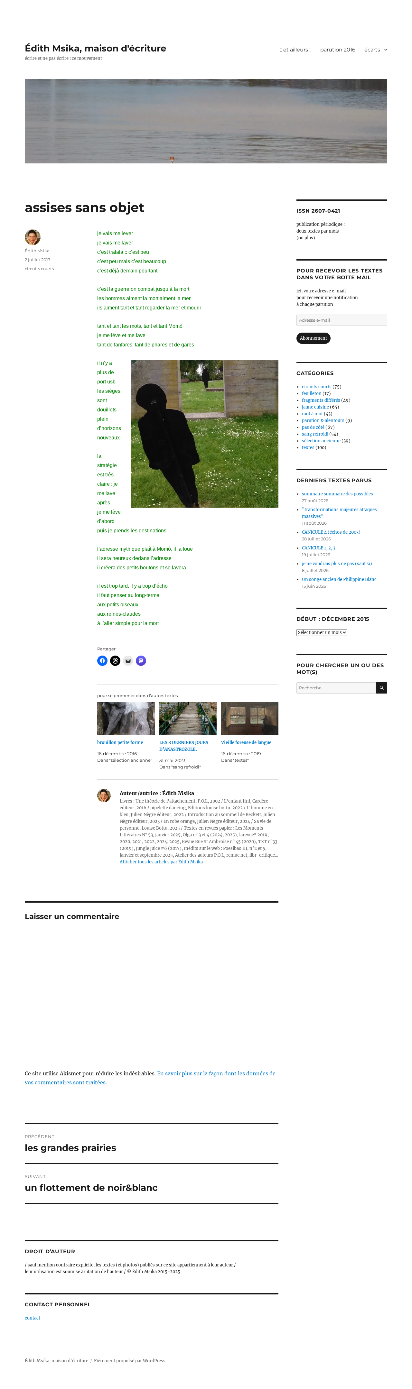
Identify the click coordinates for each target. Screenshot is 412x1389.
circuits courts (39, 268)
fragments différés (321, 400)
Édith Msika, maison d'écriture (95, 48)
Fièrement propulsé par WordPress (129, 1361)
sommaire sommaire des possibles (337, 494)
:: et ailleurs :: (295, 50)
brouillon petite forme (120, 742)
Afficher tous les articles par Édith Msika (161, 862)
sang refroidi (315, 434)
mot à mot (312, 414)
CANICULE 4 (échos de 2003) (331, 532)
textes (308, 447)
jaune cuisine (315, 407)
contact (32, 1318)
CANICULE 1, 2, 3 (318, 548)
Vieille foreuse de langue (246, 742)
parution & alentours (323, 420)
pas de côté (313, 427)
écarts (372, 50)
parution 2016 (337, 50)
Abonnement (313, 338)
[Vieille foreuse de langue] (249, 718)
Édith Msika (37, 250)
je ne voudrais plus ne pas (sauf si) (337, 563)
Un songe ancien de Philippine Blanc (339, 579)
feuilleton (312, 393)
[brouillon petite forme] (125, 718)
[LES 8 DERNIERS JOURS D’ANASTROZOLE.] (188, 718)
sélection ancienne (321, 441)
